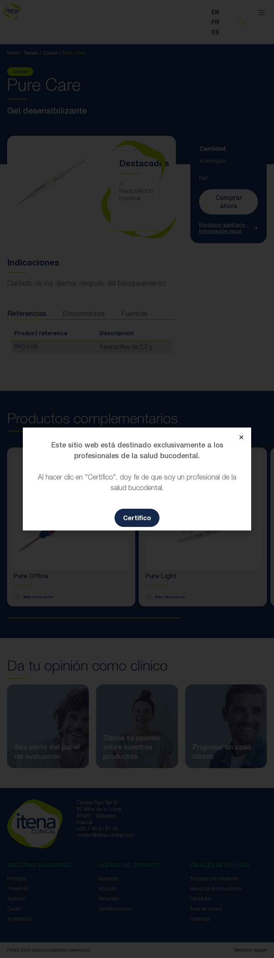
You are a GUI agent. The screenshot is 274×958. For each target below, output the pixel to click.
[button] (241, 437)
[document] (137, 479)
